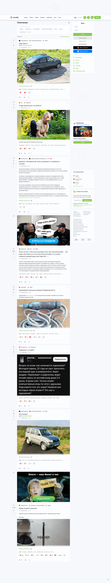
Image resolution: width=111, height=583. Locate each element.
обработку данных (83, 204)
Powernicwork (24, 347)
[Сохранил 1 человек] (25, 406)
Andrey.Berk (23, 287)
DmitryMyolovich (24, 40)
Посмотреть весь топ (78, 186)
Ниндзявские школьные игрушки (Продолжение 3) (37, 290)
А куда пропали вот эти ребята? (30, 105)
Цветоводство (29, 203)
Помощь (75, 211)
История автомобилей (46, 460)
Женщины (43, 397)
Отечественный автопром (34, 460)
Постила (75, 233)
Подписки (42, 17)
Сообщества (49, 17)
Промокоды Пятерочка (78, 223)
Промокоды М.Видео (77, 222)
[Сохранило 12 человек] (25, 282)
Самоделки (32, 333)
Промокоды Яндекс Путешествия (80, 227)
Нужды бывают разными (28, 508)
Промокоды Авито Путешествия (80, 231)
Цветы (23, 203)
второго (33, 295)
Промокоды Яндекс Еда (78, 228)
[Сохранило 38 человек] (25, 560)
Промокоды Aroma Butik (78, 225)
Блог (23, 460)
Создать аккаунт (82, 38)
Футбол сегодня (76, 234)
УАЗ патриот (23, 414)
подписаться (87, 200)
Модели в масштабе (56, 460)
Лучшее (31, 17)
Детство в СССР (44, 333)
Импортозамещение (54, 89)
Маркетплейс (40, 551)
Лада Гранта (23, 43)
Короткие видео (57, 273)
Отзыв (34, 551)
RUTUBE (51, 203)
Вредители (56, 203)
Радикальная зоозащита (60, 145)
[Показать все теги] (64, 89)
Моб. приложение (77, 216)
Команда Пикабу (77, 214)
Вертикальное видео (48, 273)
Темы (59, 17)
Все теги (29, 32)
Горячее (26, 17)
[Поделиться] (28, 97)
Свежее (36, 17)
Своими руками (25, 333)
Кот (48, 145)
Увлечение (37, 145)
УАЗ (26, 460)
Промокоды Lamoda (77, 220)
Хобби (37, 203)
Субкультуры (44, 145)
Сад (34, 203)
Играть (82, 142)
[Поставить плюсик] (13, 40)
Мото (37, 273)
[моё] (20, 89)
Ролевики (24, 551)
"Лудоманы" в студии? (26, 350)
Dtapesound (23, 249)
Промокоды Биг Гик (77, 219)
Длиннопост (47, 551)
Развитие (37, 89)
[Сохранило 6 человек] (25, 342)
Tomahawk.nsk (24, 505)
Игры (54, 397)
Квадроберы (22, 145)
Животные (27, 145)
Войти (97, 17)
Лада (61, 89)
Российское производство (28, 89)
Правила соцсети (87, 211)
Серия (25, 45)
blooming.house (24, 158)
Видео (47, 203)
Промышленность (44, 89)
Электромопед (22, 273)
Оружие (38, 333)
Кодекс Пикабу (76, 213)
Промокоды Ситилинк (78, 230)
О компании (85, 214)
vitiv (22, 102)
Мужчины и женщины (35, 397)
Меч (52, 551)
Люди (32, 145)
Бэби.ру (75, 236)
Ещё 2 (60, 555)
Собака (51, 145)
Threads (20, 397)
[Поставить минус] (13, 45)
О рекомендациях (87, 213)
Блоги (55, 17)
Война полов (26, 397)
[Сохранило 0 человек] (24, 97)
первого (28, 295)
